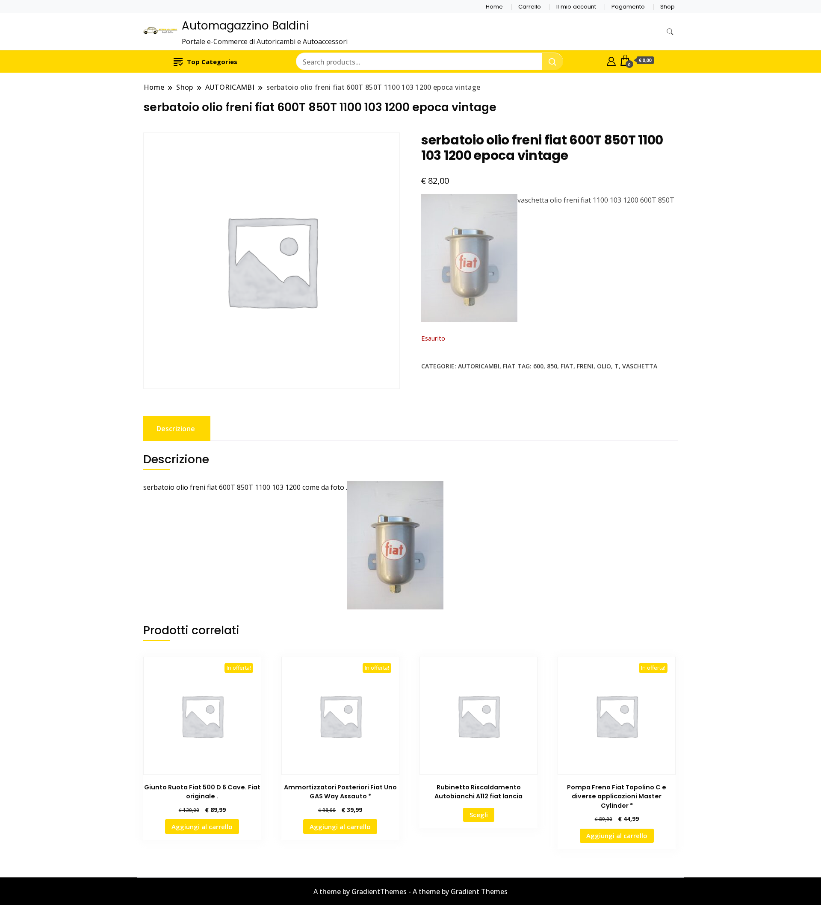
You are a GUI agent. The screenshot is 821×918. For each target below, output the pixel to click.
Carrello (529, 7)
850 (552, 366)
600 (538, 366)
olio (604, 366)
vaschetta (639, 366)
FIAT (509, 366)
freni (585, 366)
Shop (667, 7)
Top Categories (212, 61)
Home (494, 7)
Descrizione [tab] (176, 428)
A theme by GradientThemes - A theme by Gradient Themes (410, 891)
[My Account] (611, 60)
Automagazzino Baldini (245, 25)
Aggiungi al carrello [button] (202, 826)
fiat (567, 366)
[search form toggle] (670, 32)
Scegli (479, 814)
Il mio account (576, 7)
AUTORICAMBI (478, 366)
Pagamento (628, 7)
